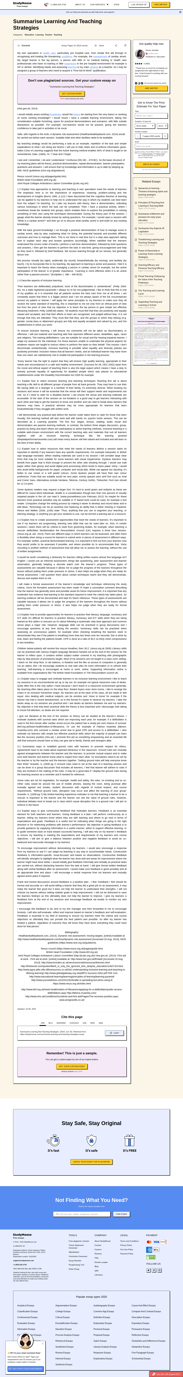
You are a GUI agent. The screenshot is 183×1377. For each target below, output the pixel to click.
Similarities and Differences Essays (148, 1341)
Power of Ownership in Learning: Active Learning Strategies (150, 254)
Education (29, 35)
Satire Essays (100, 1341)
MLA (50, 1023)
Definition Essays (102, 1317)
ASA (84, 1023)
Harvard (61, 1023)
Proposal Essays (102, 1335)
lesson (76, 114)
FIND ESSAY (121, 1214)
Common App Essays (104, 1311)
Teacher (48, 35)
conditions (66, 56)
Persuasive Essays (141, 1329)
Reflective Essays (140, 1335)
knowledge (55, 114)
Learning (40, 35)
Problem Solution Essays (29, 1335)
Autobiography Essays (104, 1305)
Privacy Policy (126, 1245)
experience (70, 63)
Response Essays (102, 1353)
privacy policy (160, 153)
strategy (94, 67)
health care (49, 53)
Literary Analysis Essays (105, 1347)
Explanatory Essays (103, 1358)
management (100, 56)
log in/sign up (138, 4)
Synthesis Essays (63, 1364)
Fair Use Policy (126, 1249)
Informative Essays (26, 1329)
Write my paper (151, 164)
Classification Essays (27, 1311)
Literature (99, 1275)
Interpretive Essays (141, 1347)
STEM (116, 4)
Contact (98, 1245)
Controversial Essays (27, 1317)
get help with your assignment (25, 1369)
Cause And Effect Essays (144, 1305)
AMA (101, 1023)
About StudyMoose (103, 1241)
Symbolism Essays (64, 1347)
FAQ (96, 1258)
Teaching (58, 35)
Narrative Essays (63, 1329)
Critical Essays (62, 1317)
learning (72, 67)
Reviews (98, 1254)
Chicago (74, 1023)
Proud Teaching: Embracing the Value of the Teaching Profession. (151, 279)
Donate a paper (101, 1262)
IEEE (92, 1023)
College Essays (62, 1311)
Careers (98, 1249)
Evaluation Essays (26, 1323)
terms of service (148, 153)
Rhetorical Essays (64, 1341)
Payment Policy (126, 1254)
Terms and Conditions (129, 1241)
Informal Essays (63, 1358)
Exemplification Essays (66, 1323)
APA (42, 1023)
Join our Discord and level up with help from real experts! (90, 12)
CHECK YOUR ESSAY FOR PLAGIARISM (91, 1162)
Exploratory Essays (103, 1323)
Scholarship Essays (141, 1358)
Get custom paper (72, 94)
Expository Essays (140, 1323)
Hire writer (151, 88)
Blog (96, 1266)
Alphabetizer (74, 1252)
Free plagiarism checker (79, 1241)
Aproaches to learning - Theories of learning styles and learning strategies (152, 191)
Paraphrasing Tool (76, 1265)
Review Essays (62, 1353)
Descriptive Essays (141, 1317)
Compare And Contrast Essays (146, 1311)
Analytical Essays (25, 1305)
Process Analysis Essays (67, 1335)
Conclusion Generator (78, 1256)
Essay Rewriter (75, 1261)
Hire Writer (160, 4)
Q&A (96, 1271)
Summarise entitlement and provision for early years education (151, 217)
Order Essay (74, 1269)
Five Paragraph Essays (143, 1353)
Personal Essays (102, 1329)
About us (80, 4)
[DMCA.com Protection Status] (151, 1257)
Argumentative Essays (66, 1305)
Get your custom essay (72, 1066)
